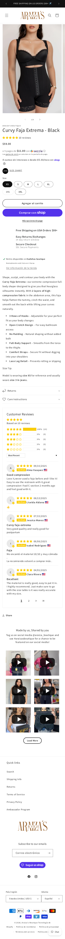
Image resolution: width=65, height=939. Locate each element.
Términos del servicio (25, 932)
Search (10, 771)
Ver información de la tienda (21, 267)
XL (48, 184)
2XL (10, 192)
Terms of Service (16, 794)
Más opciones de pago (32, 220)
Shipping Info (14, 779)
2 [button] (29, 600)
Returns (11, 786)
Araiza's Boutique (30, 922)
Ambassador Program (18, 809)
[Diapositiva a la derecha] (40, 119)
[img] (25, 465)
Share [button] (9, 615)
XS (7, 184)
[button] (6, 15)
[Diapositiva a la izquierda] (25, 119)
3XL (20, 191)
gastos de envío (12, 154)
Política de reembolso (26, 927)
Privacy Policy (14, 801)
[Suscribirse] (49, 853)
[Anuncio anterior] (6, 3)
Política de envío (45, 932)
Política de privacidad (49, 927)
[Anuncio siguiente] (58, 3)
